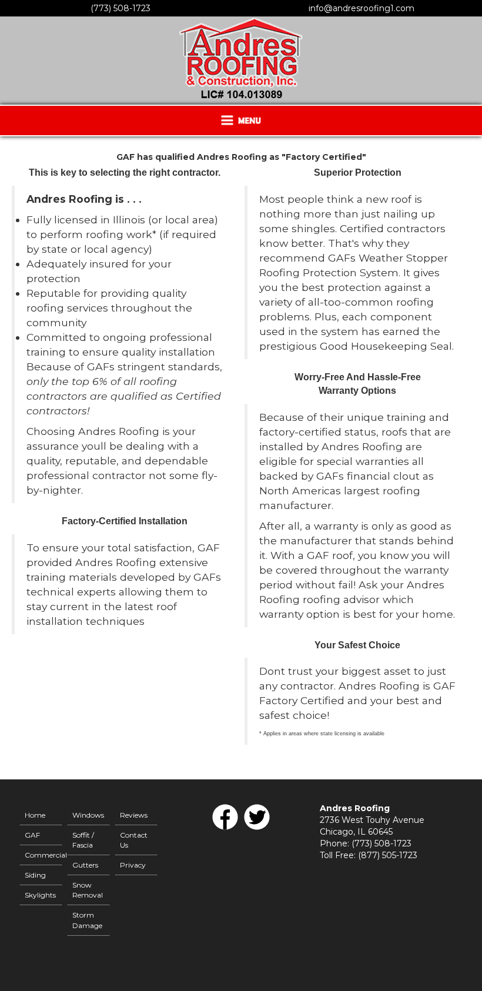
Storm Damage (87, 919)
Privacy (133, 865)
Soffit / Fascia (83, 840)
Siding (35, 875)
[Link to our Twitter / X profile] (257, 828)
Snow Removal (87, 889)
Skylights (40, 894)
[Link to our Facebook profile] (225, 828)
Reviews (134, 815)
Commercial (43, 855)
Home (35, 815)
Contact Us (134, 840)
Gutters (85, 865)
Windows (88, 815)
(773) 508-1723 (120, 8)
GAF (32, 835)
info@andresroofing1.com (361, 8)
